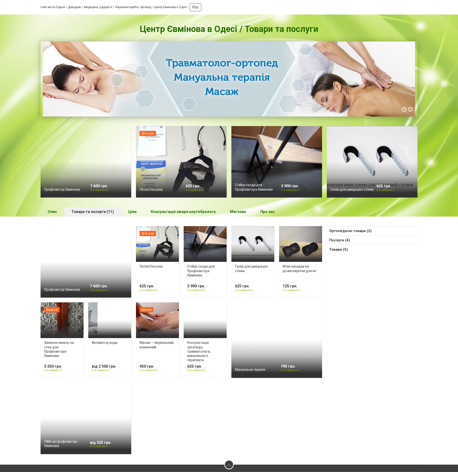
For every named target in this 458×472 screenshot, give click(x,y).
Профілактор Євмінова (62, 191)
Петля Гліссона (151, 191)
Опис (52, 213)
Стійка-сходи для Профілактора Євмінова (200, 272)
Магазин (238, 213)
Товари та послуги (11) (92, 213)
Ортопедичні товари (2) (350, 232)
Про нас (267, 213)
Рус (195, 7)
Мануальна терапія (250, 371)
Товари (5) (338, 251)
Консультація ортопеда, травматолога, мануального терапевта (198, 352)
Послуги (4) (339, 241)
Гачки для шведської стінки (352, 191)
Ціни (132, 213)
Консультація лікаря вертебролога (183, 213)
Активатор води (104, 344)
